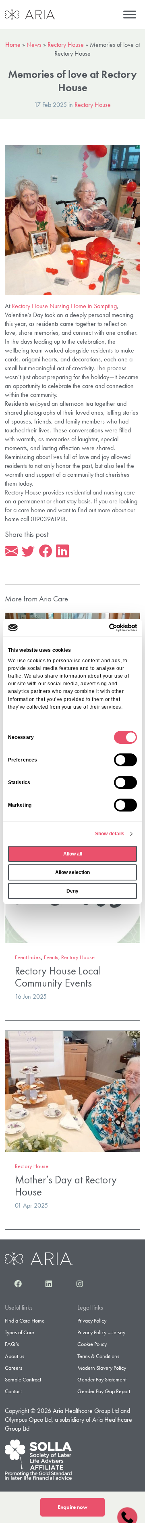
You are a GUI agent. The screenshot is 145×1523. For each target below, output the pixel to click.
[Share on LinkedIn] (62, 551)
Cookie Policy (92, 1344)
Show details (109, 834)
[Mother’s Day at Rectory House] (72, 1090)
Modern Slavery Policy (101, 1367)
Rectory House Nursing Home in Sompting (64, 306)
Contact (13, 1391)
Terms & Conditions (98, 1356)
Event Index (28, 957)
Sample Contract (23, 1379)
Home (13, 44)
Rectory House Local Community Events (58, 977)
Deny (72, 891)
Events (51, 957)
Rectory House (66, 44)
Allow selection (72, 872)
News (34, 44)
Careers (13, 1367)
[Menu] (129, 14)
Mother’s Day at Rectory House (66, 1186)
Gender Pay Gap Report (103, 1391)
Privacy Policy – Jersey (101, 1332)
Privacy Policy (91, 1320)
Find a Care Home (25, 1320)
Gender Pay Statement (101, 1379)
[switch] (125, 759)
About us (14, 1356)
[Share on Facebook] (45, 551)
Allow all (72, 854)
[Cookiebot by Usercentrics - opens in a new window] (103, 628)
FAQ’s (12, 1344)
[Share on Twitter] (28, 551)
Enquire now (72, 1507)
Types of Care (19, 1332)
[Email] (11, 551)
